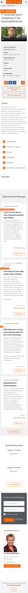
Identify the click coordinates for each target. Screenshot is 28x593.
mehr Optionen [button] (19, 519)
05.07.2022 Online (9, 49)
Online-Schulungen (12, 514)
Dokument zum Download (15, 168)
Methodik (9, 162)
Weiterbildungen (11, 5)
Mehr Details (19, 253)
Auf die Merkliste (15, 95)
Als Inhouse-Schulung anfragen (14, 89)
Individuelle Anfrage (12, 566)
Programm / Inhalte (13, 147)
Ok (14, 589)
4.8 (23, 308)
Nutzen (9, 152)
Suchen (9, 520)
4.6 (23, 418)
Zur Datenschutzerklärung (14, 585)
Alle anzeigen (14, 432)
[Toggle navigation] (26, 2)
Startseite (3, 5)
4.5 (23, 248)
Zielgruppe (10, 157)
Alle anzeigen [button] (14, 484)
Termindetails (11, 141)
